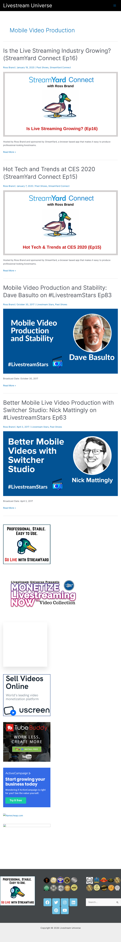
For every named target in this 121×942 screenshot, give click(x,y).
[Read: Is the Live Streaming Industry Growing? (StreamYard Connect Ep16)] (60, 104)
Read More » (9, 151)
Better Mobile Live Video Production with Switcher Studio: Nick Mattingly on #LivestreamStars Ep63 (58, 410)
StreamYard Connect (60, 67)
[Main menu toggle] (115, 5)
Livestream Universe (27, 5)
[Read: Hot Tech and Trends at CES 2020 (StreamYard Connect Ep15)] (60, 222)
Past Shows (43, 67)
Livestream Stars (45, 304)
